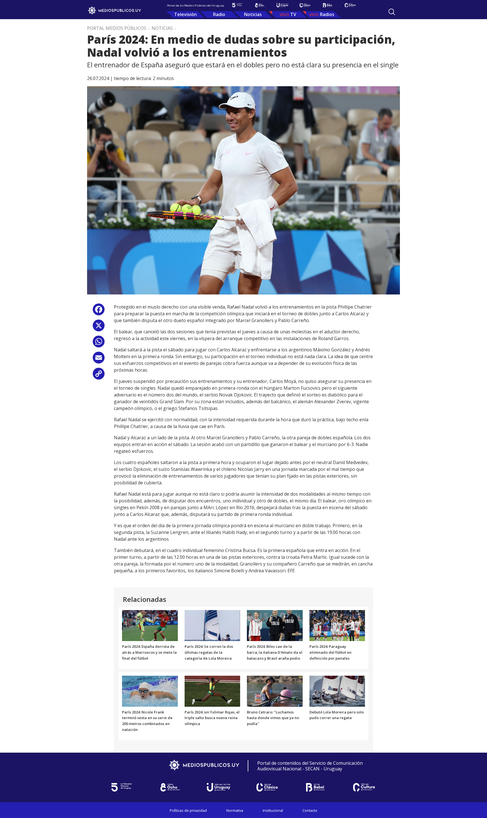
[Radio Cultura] (350, 5)
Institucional (273, 810)
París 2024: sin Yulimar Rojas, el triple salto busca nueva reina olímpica (212, 718)
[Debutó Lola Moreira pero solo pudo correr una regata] (337, 690)
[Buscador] (391, 11)
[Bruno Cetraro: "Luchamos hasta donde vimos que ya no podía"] (275, 690)
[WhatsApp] (99, 344)
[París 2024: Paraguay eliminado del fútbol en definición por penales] (337, 625)
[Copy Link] (99, 376)
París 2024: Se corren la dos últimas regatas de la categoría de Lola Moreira (209, 652)
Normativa (234, 810)
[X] (99, 328)
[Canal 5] (237, 5)
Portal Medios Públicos (116, 28)
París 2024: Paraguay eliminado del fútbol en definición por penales (330, 652)
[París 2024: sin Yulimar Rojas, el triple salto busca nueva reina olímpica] (212, 690)
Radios (327, 14)
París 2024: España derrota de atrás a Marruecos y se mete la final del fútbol (149, 652)
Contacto (309, 810)
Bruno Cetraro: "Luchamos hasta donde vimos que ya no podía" (273, 718)
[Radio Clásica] (305, 5)
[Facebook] (99, 311)
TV (293, 14)
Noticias (253, 14)
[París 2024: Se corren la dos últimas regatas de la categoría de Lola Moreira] (212, 625)
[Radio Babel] (327, 5)
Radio (219, 14)
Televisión (185, 14)
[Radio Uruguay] (282, 5)
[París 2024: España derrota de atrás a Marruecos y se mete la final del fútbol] (150, 625)
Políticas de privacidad (188, 810)
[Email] (99, 360)
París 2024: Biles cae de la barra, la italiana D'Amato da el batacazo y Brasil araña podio (274, 652)
